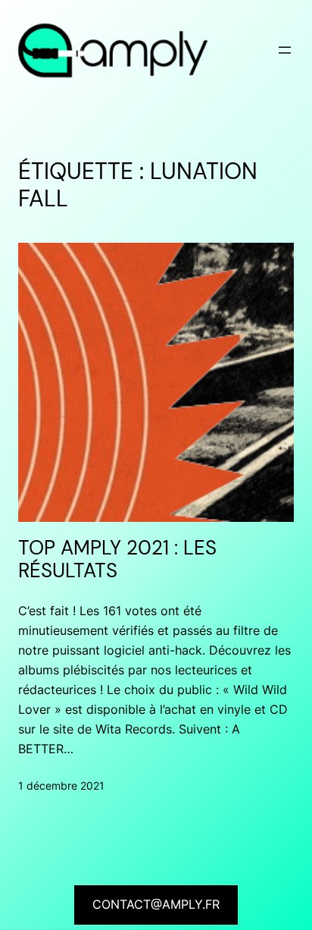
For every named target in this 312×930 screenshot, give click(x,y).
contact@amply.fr (156, 904)
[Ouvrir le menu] (285, 50)
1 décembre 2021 (61, 785)
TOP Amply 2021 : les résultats (117, 560)
